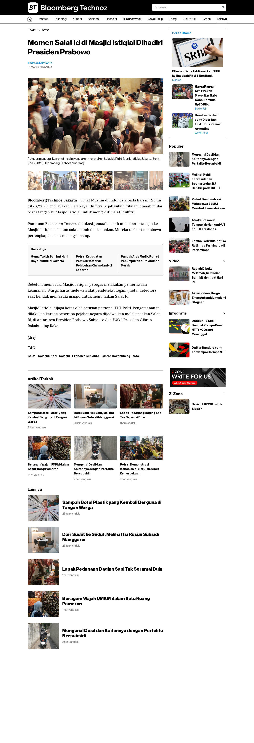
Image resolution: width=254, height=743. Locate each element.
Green (207, 19)
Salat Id (64, 356)
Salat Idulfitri (47, 356)
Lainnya (222, 19)
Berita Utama (181, 33)
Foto (45, 30)
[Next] (155, 117)
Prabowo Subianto (85, 356)
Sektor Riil (190, 19)
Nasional (93, 19)
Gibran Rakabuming (116, 356)
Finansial (111, 19)
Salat (32, 356)
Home (32, 30)
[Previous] (35, 117)
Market (43, 19)
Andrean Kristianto (40, 63)
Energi (173, 19)
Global (77, 19)
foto (136, 356)
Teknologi (60, 19)
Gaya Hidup (155, 19)
